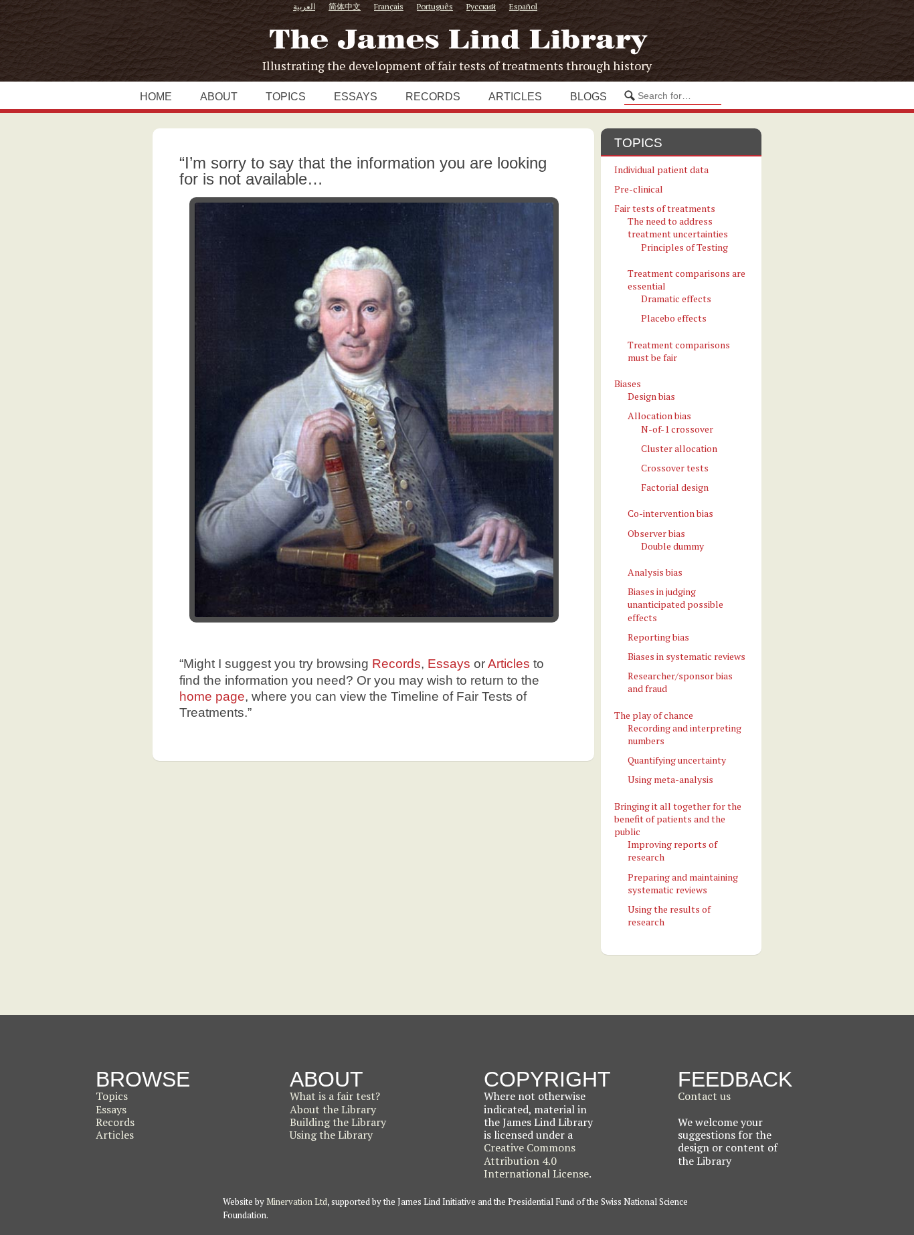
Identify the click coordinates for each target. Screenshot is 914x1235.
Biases (627, 383)
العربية (304, 6)
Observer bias (656, 533)
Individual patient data (661, 169)
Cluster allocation (679, 448)
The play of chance (653, 715)
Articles (515, 96)
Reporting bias (658, 637)
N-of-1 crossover (677, 429)
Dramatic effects (676, 298)
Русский (481, 6)
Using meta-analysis (670, 779)
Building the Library (338, 1122)
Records (432, 96)
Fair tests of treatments (664, 208)
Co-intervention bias (670, 513)
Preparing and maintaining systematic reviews (683, 883)
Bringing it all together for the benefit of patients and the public (677, 819)
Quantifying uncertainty (677, 760)
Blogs (588, 96)
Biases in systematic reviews (686, 656)
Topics (286, 96)
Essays (355, 96)
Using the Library (331, 1134)
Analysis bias (655, 572)
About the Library (333, 1109)
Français (388, 6)
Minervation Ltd (296, 1202)
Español (523, 6)
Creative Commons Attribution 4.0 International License (536, 1160)
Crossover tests (675, 467)
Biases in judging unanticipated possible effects (675, 604)
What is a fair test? (335, 1096)
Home (156, 96)
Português (435, 6)
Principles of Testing (684, 247)
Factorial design (675, 487)
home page (212, 696)
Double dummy (672, 546)
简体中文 (345, 6)
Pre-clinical (638, 189)
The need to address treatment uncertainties (678, 227)
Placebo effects (674, 318)
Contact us (704, 1096)
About (219, 96)
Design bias (651, 396)
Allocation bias (659, 415)
